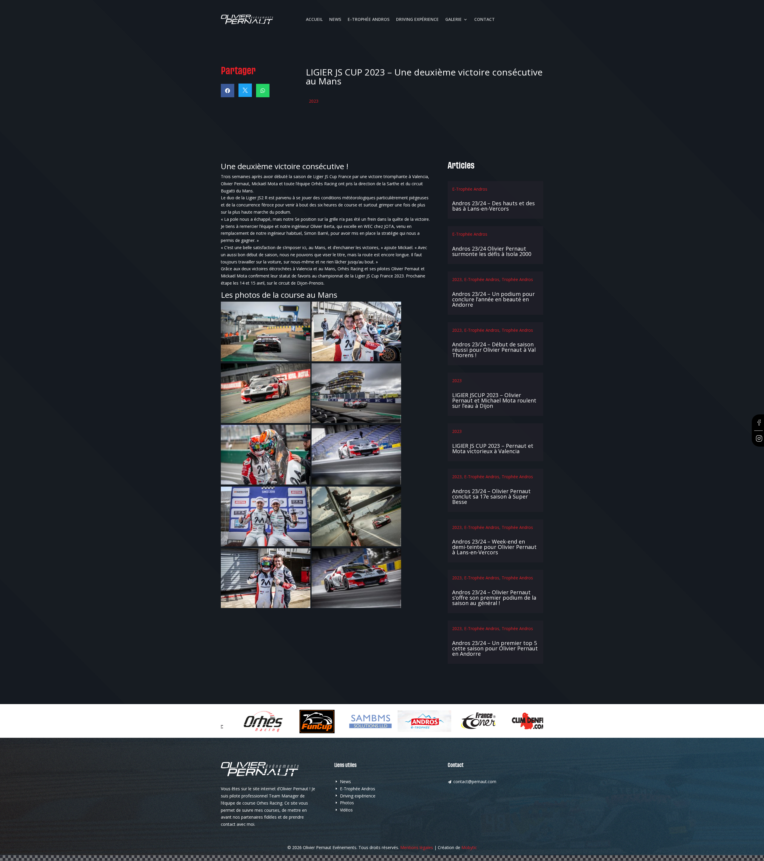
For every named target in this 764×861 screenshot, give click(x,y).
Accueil (314, 19)
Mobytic (469, 847)
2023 (313, 101)
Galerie (453, 19)
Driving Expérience (417, 19)
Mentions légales (416, 847)
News (335, 19)
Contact (484, 19)
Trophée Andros (517, 279)
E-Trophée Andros (368, 19)
